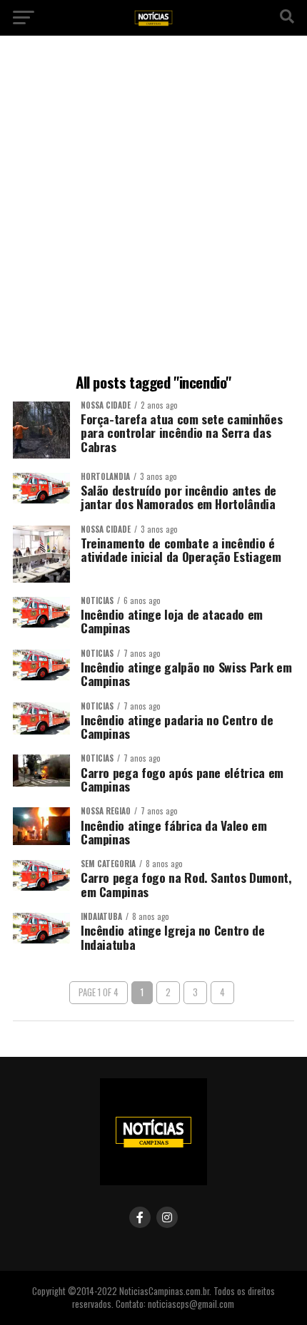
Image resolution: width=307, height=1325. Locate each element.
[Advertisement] (153, 206)
